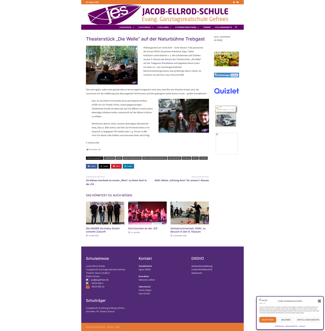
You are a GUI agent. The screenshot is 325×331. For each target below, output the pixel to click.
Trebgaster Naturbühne (162, 63)
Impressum (302, 326)
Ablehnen (285, 320)
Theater (203, 158)
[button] (319, 301)
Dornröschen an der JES (143, 228)
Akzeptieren (267, 320)
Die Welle (186, 158)
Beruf (119, 158)
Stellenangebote (223, 27)
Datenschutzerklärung (291, 326)
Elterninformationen (185, 27)
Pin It (118, 166)
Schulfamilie (144, 27)
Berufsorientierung (132, 158)
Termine (207, 27)
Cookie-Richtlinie (279, 326)
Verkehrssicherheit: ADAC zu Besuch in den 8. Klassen (188, 230)
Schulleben (163, 27)
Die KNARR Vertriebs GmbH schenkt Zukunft (103, 230)
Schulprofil (125, 27)
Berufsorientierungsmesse (154, 158)
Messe (195, 158)
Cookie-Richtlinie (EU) (201, 269)
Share (93, 166)
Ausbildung (109, 158)
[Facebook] (234, 2)
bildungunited (174, 158)
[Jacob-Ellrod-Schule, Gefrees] (157, 14)
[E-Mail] (237, 2)
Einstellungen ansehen (308, 320)
